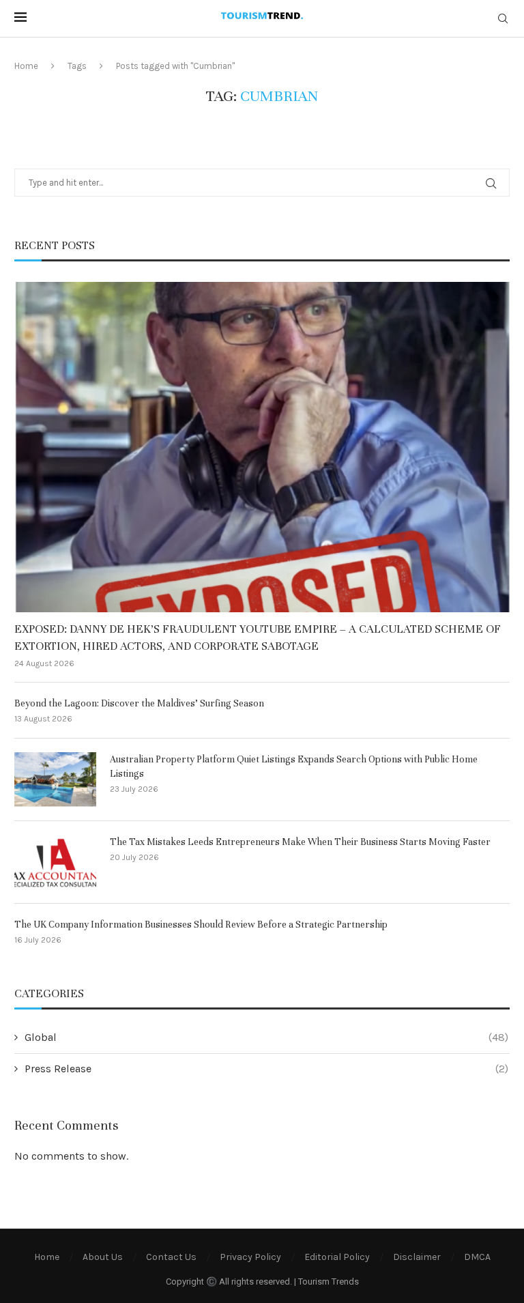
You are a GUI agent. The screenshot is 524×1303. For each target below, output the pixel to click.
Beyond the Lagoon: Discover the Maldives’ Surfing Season (139, 703)
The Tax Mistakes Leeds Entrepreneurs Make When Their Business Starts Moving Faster (300, 842)
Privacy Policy (250, 1257)
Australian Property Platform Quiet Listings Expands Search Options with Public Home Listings (294, 766)
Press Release (266, 1068)
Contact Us (171, 1257)
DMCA (477, 1257)
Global (266, 1037)
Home (26, 66)
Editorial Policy (337, 1257)
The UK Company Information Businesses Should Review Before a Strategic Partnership (201, 924)
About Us (103, 1257)
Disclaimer (417, 1257)
